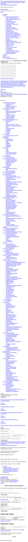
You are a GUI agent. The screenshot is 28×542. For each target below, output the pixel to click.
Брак (7, 308)
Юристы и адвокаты (10, 229)
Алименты (8, 303)
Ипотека (8, 180)
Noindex (5, 226)
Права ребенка (9, 321)
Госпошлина (9, 198)
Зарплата (8, 298)
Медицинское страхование (12, 391)
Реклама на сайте (7, 467)
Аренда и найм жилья (11, 175)
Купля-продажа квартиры (12, 184)
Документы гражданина (11, 159)
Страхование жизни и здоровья (13, 350)
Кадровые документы (11, 265)
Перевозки (8, 129)
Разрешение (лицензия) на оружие (14, 231)
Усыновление (9, 330)
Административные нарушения (13, 215)
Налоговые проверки (11, 207)
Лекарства (8, 387)
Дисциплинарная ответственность (14, 218)
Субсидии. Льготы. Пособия (12, 50)
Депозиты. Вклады (10, 114)
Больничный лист (10, 385)
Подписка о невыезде (11, 220)
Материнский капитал (11, 315)
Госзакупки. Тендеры (11, 21)
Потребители (9, 39)
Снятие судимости (10, 224)
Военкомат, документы (11, 106)
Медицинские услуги (11, 390)
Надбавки (8, 272)
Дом (7, 150)
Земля (7, 155)
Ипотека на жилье (10, 117)
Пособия (8, 357)
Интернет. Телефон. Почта (12, 29)
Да (12, 536)
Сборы (7, 211)
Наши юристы (6, 57)
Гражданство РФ (10, 162)
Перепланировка (10, 189)
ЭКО (7, 313)
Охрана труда (9, 274)
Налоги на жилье (10, 187)
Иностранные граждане (11, 168)
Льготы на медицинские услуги (13, 388)
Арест (7, 217)
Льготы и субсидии (10, 356)
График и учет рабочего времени (13, 263)
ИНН (7, 141)
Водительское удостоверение (12, 380)
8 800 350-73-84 (14, 4)
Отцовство (8, 320)
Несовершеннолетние (11, 319)
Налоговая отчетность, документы (14, 202)
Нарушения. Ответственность (13, 33)
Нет (14, 536)
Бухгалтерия (9, 20)
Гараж (7, 151)
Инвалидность (9, 354)
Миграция (8, 163)
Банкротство (9, 120)
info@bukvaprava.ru (14, 480)
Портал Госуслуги (10, 157)
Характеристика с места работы (13, 264)
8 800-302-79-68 (8, 94)
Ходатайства (9, 337)
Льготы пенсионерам (11, 245)
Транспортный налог (11, 212)
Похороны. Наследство (11, 41)
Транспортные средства (11, 52)
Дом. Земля (8, 26)
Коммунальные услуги (11, 183)
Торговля (8, 133)
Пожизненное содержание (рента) (14, 190)
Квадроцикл (9, 365)
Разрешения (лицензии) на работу (14, 285)
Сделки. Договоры (10, 44)
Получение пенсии (10, 247)
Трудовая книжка (10, 289)
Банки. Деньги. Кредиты (9, 108)
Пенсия (7, 38)
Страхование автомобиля (12, 347)
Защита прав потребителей (12, 253)
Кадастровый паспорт (11, 153)
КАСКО (8, 364)
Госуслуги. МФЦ (10, 22)
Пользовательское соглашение (10, 469)
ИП (7, 123)
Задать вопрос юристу (10, 58)
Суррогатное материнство (12, 328)
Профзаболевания (10, 281)
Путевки (8, 237)
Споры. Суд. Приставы (11, 47)
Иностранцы (9, 30)
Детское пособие (10, 312)
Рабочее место (9, 282)
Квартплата (8, 185)
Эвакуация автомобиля (11, 360)
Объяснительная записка (11, 273)
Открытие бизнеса (10, 128)
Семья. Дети (9, 46)
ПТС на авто (9, 375)
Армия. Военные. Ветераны (9, 102)
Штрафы (8, 223)
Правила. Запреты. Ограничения (13, 42)
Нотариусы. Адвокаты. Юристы (13, 35)
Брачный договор (10, 307)
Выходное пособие (10, 295)
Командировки (9, 268)
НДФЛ (7, 209)
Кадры (7, 267)
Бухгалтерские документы (12, 135)
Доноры (8, 353)
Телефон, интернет (10, 173)
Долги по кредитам (10, 116)
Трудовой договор (10, 290)
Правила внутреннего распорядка (14, 278)
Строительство (9, 49)
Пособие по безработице (11, 276)
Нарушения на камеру (11, 368)
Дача (7, 148)
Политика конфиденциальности (10, 471)
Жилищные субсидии (11, 195)
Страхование (9, 48)
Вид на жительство (10, 170)
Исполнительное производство (13, 341)
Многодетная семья (10, 317)
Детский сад (9, 311)
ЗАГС (7, 331)
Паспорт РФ (9, 164)
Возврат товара (9, 252)
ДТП (7, 359)
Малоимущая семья (10, 314)
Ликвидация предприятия (12, 269)
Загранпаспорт (9, 241)
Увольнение (8, 293)
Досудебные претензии (11, 336)
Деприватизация (10, 178)
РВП (7, 169)
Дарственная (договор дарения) (13, 176)
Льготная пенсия (10, 243)
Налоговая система (10, 203)
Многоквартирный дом (11, 186)
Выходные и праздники (11, 296)
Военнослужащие (10, 107)
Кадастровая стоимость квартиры (14, 181)
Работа (7, 284)
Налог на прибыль (10, 201)
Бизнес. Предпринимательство (10, 119)
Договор (8, 301)
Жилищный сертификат (11, 196)
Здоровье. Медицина (11, 27)
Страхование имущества (11, 348)
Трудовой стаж (9, 291)
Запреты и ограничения (11, 258)
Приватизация (9, 191)
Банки (7, 109)
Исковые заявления (10, 340)
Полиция (8, 222)
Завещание (8, 145)
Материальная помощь (11, 270)
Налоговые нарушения (11, 206)
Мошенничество (10, 219)
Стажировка (9, 287)
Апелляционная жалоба (11, 335)
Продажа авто (9, 374)
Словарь (5, 54)
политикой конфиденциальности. (16, 438)
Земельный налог (10, 213)
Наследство (8, 250)
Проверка (8, 130)
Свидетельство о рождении (12, 329)
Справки (8, 166)
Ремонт (7, 194)
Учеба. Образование (10, 53)
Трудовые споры (10, 292)
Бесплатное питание (10, 306)
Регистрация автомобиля (12, 376)
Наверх (2, 483)
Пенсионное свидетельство (12, 246)
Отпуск (7, 275)
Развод (7, 325)
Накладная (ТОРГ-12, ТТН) (12, 124)
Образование (9, 382)
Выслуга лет (9, 297)
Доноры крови (9, 386)
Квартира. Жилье (10, 31)
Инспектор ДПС (10, 363)
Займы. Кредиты (10, 118)
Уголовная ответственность (12, 225)
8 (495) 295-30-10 (13, 481)
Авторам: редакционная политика (11, 468)
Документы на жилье (11, 179)
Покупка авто (9, 371)
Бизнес (7, 122)
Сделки (7, 131)
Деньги (7, 113)
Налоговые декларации (11, 205)
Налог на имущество (11, 200)
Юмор (4, 55)
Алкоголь (8, 256)
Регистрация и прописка (11, 192)
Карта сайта (6, 472)
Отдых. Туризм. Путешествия (13, 37)
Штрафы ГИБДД (10, 378)
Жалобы (8, 345)
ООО (7, 127)
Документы (8, 25)
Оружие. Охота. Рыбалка (12, 36)
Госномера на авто (10, 362)
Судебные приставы (10, 343)
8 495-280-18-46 (4, 476)
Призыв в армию (10, 103)
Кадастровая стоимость (11, 152)
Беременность (9, 304)
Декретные (8, 309)
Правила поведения (10, 257)
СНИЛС (8, 144)
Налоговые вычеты (10, 208)
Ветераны (8, 105)
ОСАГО (8, 369)
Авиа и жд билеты (10, 234)
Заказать (16, 518)
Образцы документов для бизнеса (14, 125)
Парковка (8, 370)
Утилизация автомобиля (11, 379)
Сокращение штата (10, 286)
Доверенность (9, 139)
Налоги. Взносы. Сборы (11, 32)
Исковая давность (10, 339)
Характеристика (10, 140)
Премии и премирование (12, 279)
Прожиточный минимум (11, 323)
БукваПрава (6, 136)
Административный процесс (12, 334)
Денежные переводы (11, 112)
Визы (7, 239)
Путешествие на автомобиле (12, 236)
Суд (7, 342)
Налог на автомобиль (11, 367)
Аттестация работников (11, 261)
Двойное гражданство (11, 161)
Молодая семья (9, 318)
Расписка (8, 142)
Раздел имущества (10, 324)
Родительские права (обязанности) (14, 326)
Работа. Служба (9, 43)
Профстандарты (9, 280)
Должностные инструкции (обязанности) (15, 262)
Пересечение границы (11, 235)
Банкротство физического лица (13, 111)
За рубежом (8, 240)
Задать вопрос (8, 95)
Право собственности (11, 373)
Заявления (8, 146)
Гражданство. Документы (12, 24)
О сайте (5, 466)
